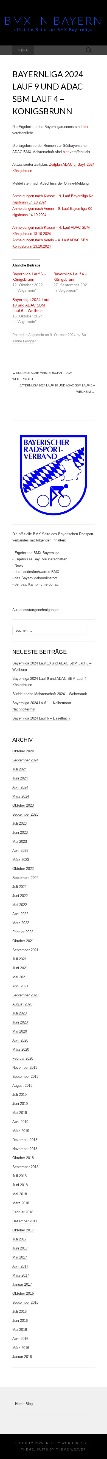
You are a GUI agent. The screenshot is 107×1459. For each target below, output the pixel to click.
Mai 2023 (19, 841)
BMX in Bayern (53, 20)
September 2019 (25, 1076)
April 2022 (20, 914)
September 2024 (25, 760)
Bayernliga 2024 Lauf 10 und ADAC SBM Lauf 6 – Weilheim (30, 305)
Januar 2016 (22, 1357)
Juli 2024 (19, 769)
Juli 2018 (19, 1176)
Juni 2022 (20, 896)
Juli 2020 (19, 1013)
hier (85, 127)
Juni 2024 (20, 778)
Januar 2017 (22, 1284)
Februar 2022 (22, 932)
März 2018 (20, 1203)
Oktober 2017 (23, 1230)
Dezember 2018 (24, 1140)
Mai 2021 (19, 977)
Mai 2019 (19, 1113)
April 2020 (20, 1040)
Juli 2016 (19, 1311)
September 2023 (25, 814)
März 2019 (20, 1131)
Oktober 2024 (23, 751)
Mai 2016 (19, 1330)
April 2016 (20, 1339)
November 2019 (24, 1067)
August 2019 (22, 1085)
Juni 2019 (20, 1104)
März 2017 (20, 1275)
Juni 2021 (20, 968)
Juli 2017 (19, 1239)
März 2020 (20, 1049)
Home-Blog (24, 1404)
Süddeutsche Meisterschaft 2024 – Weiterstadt (49, 694)
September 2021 (25, 950)
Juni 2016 (20, 1320)
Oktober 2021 (23, 941)
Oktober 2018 (23, 1158)
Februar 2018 (22, 1212)
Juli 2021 (19, 959)
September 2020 (25, 995)
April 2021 (20, 986)
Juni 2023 (20, 832)
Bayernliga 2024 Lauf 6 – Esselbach (41, 718)
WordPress (74, 1443)
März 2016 (20, 1348)
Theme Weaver (71, 1449)
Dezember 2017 (24, 1221)
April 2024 (20, 787)
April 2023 (20, 851)
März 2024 (20, 796)
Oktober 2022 (23, 869)
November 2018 (24, 1149)
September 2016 (25, 1302)
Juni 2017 (20, 1248)
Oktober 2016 (23, 1293)
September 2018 (25, 1167)
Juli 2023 (19, 823)
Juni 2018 (20, 1185)
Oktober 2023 (23, 805)
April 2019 (20, 1122)
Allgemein (36, 335)
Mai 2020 (19, 1031)
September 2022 (25, 878)
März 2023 (20, 860)
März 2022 (20, 923)
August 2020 (22, 1004)
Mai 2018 (19, 1194)
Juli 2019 (19, 1095)
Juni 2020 (20, 1022)
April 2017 (20, 1266)
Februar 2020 (22, 1058)
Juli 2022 (19, 887)
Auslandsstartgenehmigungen (35, 610)
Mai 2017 (19, 1257)
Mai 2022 (19, 905)
